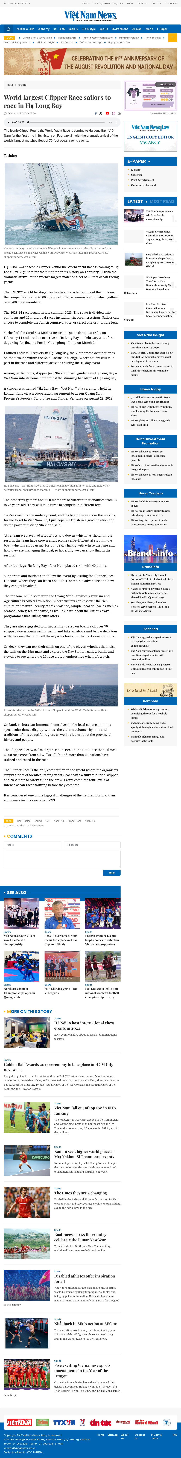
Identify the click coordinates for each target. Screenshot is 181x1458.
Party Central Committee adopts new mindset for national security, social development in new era (152, 357)
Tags (8, 821)
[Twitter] (101, 113)
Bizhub (130, 3)
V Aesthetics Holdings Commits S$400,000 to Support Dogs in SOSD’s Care (160, 237)
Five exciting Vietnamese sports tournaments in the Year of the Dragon (82, 1370)
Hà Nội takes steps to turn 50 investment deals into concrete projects (148, 456)
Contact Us (171, 3)
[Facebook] (96, 113)
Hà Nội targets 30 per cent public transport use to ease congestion (149, 522)
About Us (156, 3)
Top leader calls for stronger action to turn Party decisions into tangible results (152, 370)
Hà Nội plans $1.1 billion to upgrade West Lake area (150, 422)
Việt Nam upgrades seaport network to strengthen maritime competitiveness (151, 641)
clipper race (74, 821)
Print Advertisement (142, 180)
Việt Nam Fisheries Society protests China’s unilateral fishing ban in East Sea (151, 669)
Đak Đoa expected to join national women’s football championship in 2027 (102, 993)
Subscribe (136, 174)
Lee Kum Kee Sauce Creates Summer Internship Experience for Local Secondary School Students (150, 311)
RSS (175, 1435)
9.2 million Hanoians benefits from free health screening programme (150, 399)
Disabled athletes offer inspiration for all (84, 1278)
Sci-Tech (59, 29)
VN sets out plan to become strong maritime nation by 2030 (150, 345)
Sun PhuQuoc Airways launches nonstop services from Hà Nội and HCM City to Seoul (150, 607)
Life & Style (89, 29)
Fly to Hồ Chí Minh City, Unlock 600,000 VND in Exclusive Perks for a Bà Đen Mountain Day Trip (152, 579)
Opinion (137, 29)
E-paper (137, 161)
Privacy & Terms (156, 1436)
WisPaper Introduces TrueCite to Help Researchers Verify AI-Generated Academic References (147, 285)
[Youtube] (107, 113)
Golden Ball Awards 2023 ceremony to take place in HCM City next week (58, 1067)
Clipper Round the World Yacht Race (24, 825)
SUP (48, 821)
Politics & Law (25, 29)
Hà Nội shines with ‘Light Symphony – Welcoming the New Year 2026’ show (151, 411)
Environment (120, 29)
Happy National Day (119, 42)
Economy (43, 29)
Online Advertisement (143, 185)
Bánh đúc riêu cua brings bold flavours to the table (147, 738)
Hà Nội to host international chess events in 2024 (84, 1025)
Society (73, 29)
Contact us (140, 1436)
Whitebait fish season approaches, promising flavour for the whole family (150, 713)
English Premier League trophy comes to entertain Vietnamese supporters (102, 940)
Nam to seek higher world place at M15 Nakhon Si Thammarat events (84, 1154)
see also (16, 892)
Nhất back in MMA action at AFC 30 (85, 1323)
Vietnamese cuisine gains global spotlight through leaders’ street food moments (152, 727)
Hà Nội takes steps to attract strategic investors (151, 476)
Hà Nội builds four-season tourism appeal (150, 503)
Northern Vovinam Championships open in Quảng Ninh (19, 993)
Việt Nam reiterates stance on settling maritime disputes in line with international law (152, 655)
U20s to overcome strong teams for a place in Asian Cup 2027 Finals (61, 940)
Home (10, 84)
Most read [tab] (162, 201)
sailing (38, 821)
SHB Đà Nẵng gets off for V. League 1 (61, 991)
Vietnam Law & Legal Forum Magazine (102, 3)
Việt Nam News (90, 16)
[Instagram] (113, 113)
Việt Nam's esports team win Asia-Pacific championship (19, 940)
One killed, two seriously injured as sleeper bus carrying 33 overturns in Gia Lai (160, 260)
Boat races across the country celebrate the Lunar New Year (80, 1237)
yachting (59, 821)
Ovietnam (143, 3)
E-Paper (162, 29)
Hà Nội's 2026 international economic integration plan (152, 467)
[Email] (119, 113)
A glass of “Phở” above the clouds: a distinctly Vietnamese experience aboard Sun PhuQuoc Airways (150, 593)
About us (125, 1436)
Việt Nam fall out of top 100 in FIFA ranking (85, 1110)
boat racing (24, 821)
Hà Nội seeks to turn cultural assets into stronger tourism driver (150, 513)
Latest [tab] (135, 201)
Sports (104, 29)
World (149, 29)
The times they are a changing (80, 1192)
